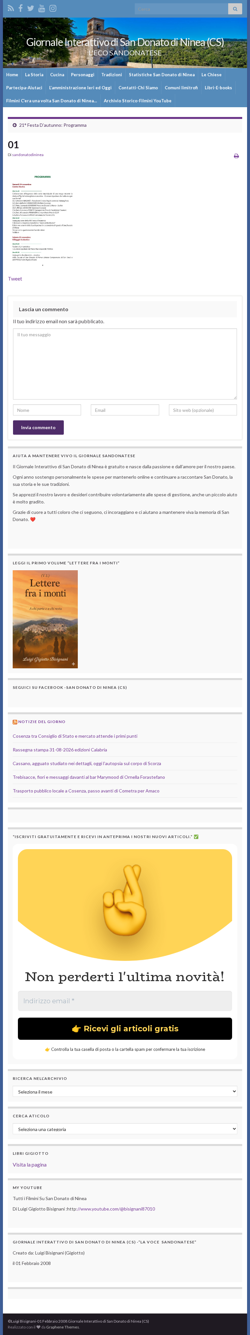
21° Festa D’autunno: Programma (53, 125)
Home (12, 74)
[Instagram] (52, 7)
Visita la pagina (30, 1164)
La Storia (34, 74)
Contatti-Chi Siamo (138, 87)
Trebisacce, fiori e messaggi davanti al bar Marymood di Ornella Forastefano (89, 777)
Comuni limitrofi (181, 87)
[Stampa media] (236, 155)
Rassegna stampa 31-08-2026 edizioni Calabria (60, 749)
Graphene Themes (62, 1327)
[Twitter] (30, 7)
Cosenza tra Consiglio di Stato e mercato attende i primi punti (75, 736)
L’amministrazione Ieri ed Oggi (80, 87)
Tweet (15, 278)
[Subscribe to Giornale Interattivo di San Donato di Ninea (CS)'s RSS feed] (11, 7)
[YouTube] (41, 7)
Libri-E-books (218, 87)
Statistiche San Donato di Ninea (162, 74)
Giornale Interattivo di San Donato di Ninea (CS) (125, 42)
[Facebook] (20, 7)
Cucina (57, 74)
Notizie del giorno (41, 721)
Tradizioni (111, 74)
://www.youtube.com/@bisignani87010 (115, 1209)
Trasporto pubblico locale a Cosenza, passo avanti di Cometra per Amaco (86, 790)
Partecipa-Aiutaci (24, 87)
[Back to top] (235, 1320)
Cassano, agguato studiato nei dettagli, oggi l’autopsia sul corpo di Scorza (87, 763)
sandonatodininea (28, 154)
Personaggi (82, 74)
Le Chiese (211, 74)
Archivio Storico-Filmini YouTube (138, 100)
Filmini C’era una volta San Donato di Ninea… (51, 100)
